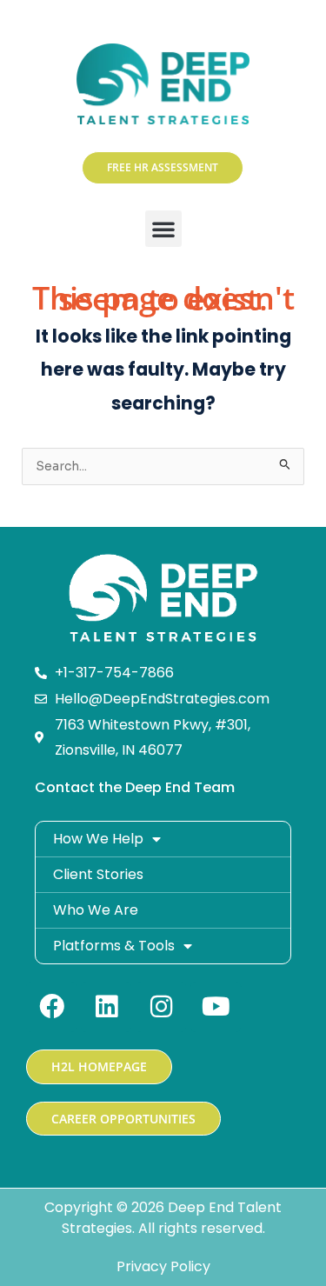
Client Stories (98, 874)
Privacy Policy (163, 1266)
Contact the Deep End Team (135, 787)
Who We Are (95, 910)
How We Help (98, 839)
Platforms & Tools (114, 946)
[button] (163, 228)
